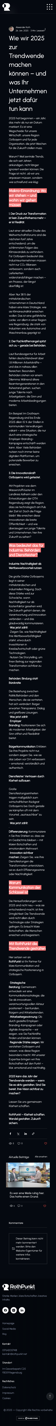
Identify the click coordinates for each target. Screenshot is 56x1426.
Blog (4, 1334)
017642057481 (9, 1350)
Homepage (8, 1323)
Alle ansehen (41, 1156)
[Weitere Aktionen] (45, 29)
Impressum (8, 1392)
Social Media (9, 1328)
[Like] (50, 1396)
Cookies (6, 1398)
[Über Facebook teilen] (10, 1133)
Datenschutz (9, 1387)
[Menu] (50, 7)
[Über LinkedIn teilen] (25, 1133)
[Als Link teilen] (33, 1133)
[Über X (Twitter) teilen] (17, 1133)
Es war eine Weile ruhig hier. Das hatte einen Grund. (27, 1194)
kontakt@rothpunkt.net (14, 1353)
